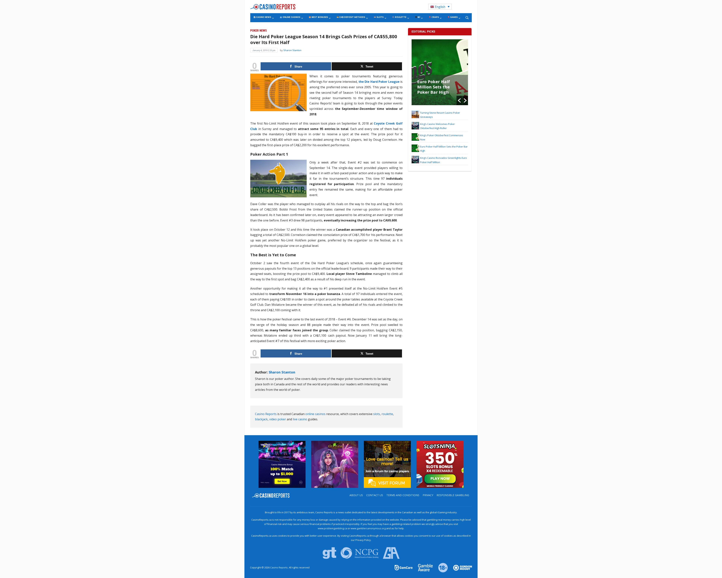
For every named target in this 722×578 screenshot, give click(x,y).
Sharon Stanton (292, 50)
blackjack (261, 419)
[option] (440, 72)
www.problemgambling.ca (332, 528)
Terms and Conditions (402, 495)
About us (356, 495)
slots (376, 414)
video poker (277, 419)
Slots (380, 17)
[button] (459, 100)
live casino (300, 419)
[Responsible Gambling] (440, 567)
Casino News (263, 17)
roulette (387, 414)
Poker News (258, 30)
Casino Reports (266, 414)
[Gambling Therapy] (460, 567)
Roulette (400, 17)
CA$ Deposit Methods (352, 17)
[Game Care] (404, 567)
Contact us (374, 495)
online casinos (315, 414)
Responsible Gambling (453, 495)
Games (454, 17)
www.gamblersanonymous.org (368, 528)
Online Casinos (291, 17)
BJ (418, 17)
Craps (435, 17)
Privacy (428, 495)
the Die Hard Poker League (379, 82)
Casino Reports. (279, 567)
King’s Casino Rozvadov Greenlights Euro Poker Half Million (436, 89)
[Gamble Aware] (423, 567)
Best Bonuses (319, 17)
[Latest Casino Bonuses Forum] (387, 464)
